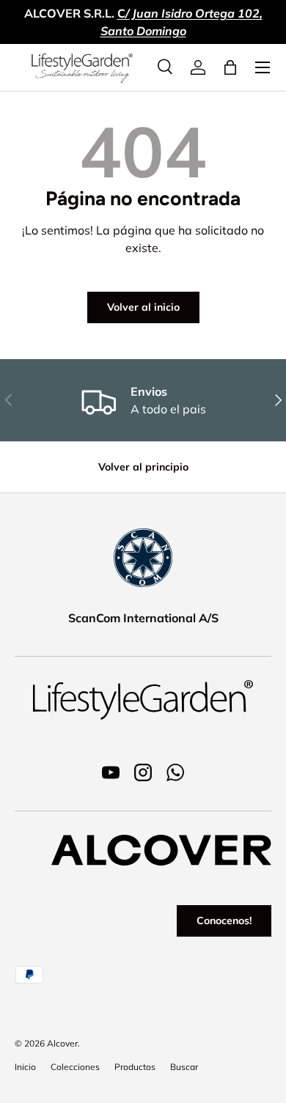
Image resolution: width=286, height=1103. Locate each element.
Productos (134, 1066)
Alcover (62, 1043)
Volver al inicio (143, 307)
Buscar (184, 1066)
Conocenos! (224, 920)
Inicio (25, 1066)
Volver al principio (143, 466)
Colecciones (75, 1066)
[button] (230, 67)
